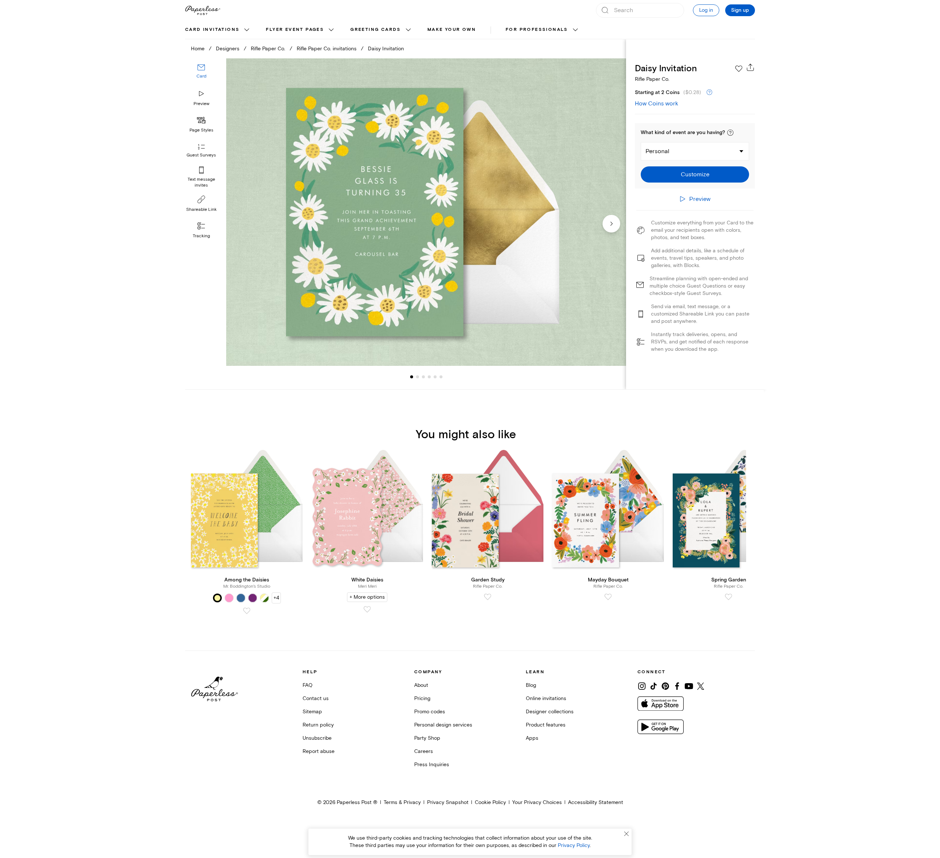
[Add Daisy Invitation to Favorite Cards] (738, 68)
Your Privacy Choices (537, 802)
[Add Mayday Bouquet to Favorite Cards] (608, 596)
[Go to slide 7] (441, 376)
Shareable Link (201, 209)
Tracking (201, 236)
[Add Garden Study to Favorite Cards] (487, 596)
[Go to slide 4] (423, 376)
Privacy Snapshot (448, 802)
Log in (706, 10)
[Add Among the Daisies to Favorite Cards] (246, 610)
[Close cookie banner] (626, 833)
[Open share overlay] (750, 67)
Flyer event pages (295, 29)
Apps (532, 738)
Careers (423, 751)
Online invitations (546, 698)
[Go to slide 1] (411, 376)
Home (198, 49)
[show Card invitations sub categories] (246, 30)
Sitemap (312, 712)
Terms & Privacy (402, 802)
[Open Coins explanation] (709, 92)
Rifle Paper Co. (268, 49)
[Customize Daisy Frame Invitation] (426, 212)
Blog (531, 685)
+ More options (367, 597)
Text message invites (201, 182)
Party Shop (427, 738)
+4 (276, 598)
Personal (657, 151)
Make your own (451, 29)
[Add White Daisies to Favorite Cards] (367, 609)
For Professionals (537, 29)
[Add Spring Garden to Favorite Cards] (728, 596)
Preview (201, 104)
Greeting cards (375, 29)
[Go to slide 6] (435, 376)
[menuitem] (218, 30)
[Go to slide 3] (417, 376)
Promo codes (429, 712)
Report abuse (319, 751)
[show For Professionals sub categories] (575, 30)
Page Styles (201, 130)
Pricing (422, 698)
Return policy (318, 725)
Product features (545, 725)
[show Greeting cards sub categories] (408, 30)
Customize (695, 174)
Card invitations (212, 29)
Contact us (316, 698)
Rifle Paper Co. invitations (327, 49)
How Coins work (656, 103)
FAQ (307, 685)
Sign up (740, 10)
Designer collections (550, 712)
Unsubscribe (317, 738)
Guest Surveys (201, 155)
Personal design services (443, 725)
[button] (730, 132)
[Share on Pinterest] (665, 686)
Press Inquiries (431, 764)
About (421, 685)
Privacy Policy (574, 845)
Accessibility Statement (595, 802)
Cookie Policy (490, 802)
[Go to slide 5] (429, 376)
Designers (227, 49)
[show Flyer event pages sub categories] (331, 30)
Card (201, 76)
